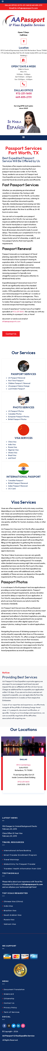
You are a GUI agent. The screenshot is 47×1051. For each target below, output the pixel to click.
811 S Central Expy (24, 765)
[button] (23, 137)
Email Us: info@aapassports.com (23, 8)
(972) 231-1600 (23, 782)
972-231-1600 (23, 93)
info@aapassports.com (11, 321)
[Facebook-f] (4, 1026)
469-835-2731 (24, 97)
